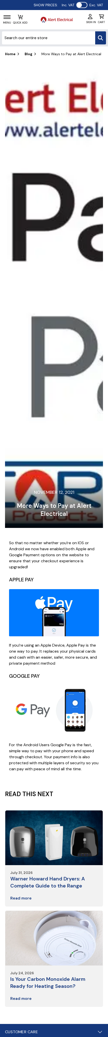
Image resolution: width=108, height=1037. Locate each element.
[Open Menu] (7, 17)
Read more (21, 898)
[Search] (100, 37)
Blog (28, 54)
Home (10, 54)
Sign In (91, 22)
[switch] (81, 5)
